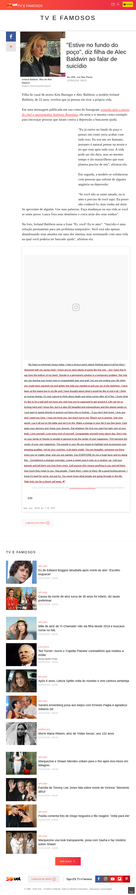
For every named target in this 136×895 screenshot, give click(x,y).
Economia (87, 15)
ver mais (66, 861)
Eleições (33, 15)
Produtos (8, 15)
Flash (20, 15)
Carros (73, 15)
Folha (99, 15)
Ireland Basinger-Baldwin (82, 487)
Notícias (47, 15)
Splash (124, 15)
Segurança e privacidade (100, 889)
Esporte (112, 15)
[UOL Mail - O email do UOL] (113, 4)
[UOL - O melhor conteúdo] (12, 5)
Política (60, 15)
